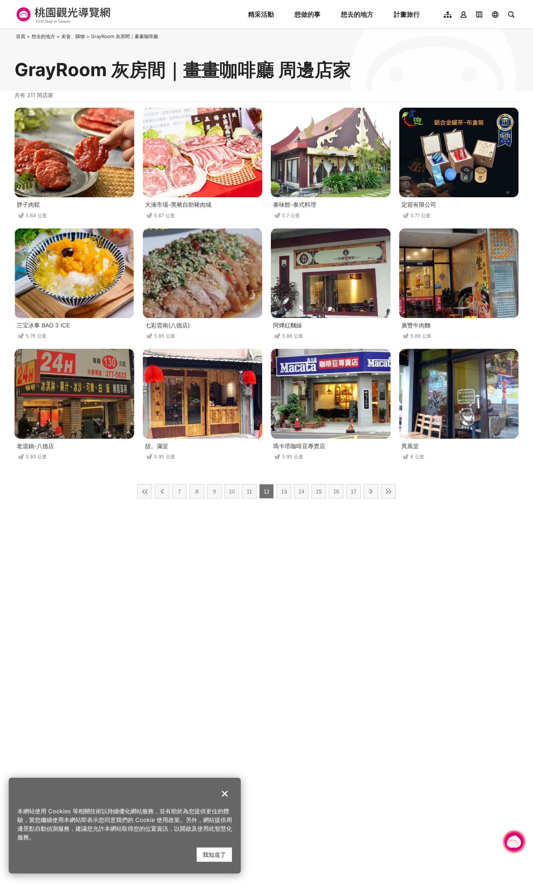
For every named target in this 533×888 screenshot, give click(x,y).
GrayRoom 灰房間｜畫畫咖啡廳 (124, 36)
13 (284, 491)
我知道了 (214, 854)
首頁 (20, 36)
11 (249, 491)
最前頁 (144, 491)
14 (301, 491)
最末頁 (388, 491)
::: (12, 36)
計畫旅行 (407, 14)
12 (266, 491)
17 (353, 491)
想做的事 (307, 14)
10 (232, 491)
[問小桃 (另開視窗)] (514, 841)
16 (336, 491)
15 (319, 491)
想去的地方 (357, 14)
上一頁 (162, 491)
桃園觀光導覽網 (62, 14)
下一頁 (371, 491)
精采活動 (261, 14)
